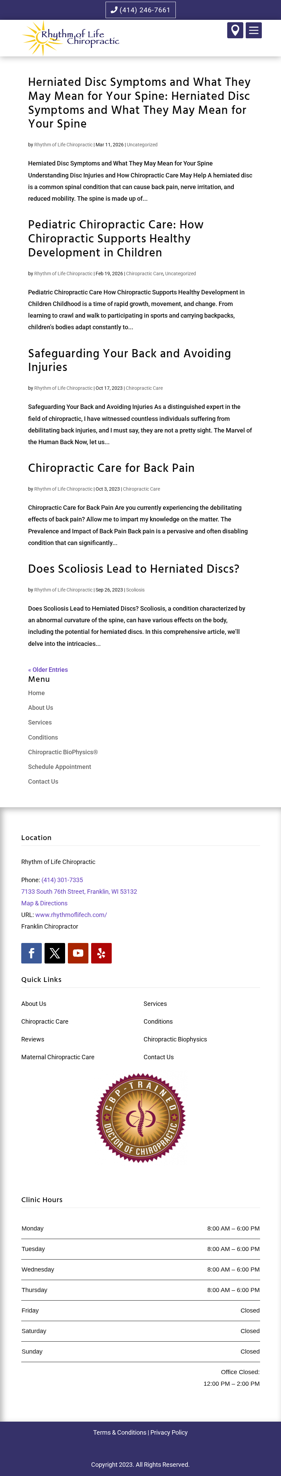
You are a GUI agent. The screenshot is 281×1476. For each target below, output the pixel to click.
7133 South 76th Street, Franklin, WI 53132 (79, 891)
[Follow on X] (55, 953)
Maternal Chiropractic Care (58, 1057)
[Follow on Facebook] (31, 953)
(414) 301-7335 (61, 879)
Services (40, 722)
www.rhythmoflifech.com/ (71, 914)
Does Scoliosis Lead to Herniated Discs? (134, 569)
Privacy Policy (169, 1432)
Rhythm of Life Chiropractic (63, 144)
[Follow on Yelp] (101, 953)
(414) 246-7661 (145, 10)
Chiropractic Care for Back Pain (111, 469)
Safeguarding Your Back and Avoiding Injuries (129, 361)
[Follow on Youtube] (78, 953)
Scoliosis (135, 590)
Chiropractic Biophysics (175, 1039)
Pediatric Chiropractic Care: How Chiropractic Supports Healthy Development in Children (116, 239)
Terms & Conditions (119, 1432)
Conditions (43, 737)
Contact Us (43, 781)
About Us (40, 707)
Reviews (32, 1039)
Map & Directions (45, 903)
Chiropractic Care (144, 273)
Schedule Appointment (59, 766)
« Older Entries (48, 669)
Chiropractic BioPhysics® (63, 752)
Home (36, 692)
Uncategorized (142, 144)
